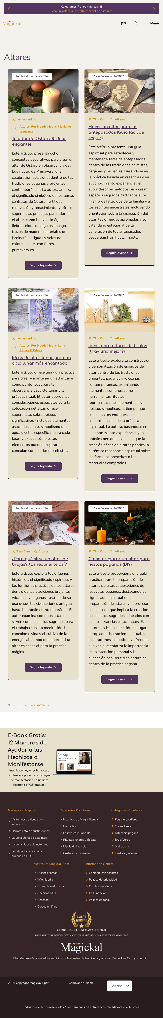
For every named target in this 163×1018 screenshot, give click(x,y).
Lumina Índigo (26, 119)
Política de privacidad (103, 880)
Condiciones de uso (101, 886)
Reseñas (43, 900)
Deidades (69, 826)
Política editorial (99, 900)
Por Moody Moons (44, 127)
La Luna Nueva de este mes (30, 844)
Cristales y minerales (76, 853)
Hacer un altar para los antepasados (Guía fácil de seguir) (116, 132)
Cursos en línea (47, 907)
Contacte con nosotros (103, 873)
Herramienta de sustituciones (30, 831)
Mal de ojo (122, 846)
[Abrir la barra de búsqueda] (135, 23)
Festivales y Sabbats (76, 833)
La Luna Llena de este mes (29, 838)
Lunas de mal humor (50, 886)
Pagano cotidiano (126, 819)
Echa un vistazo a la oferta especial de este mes (82, 11)
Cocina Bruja (123, 826)
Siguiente (39, 705)
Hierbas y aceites (126, 853)
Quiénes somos (47, 873)
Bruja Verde (122, 840)
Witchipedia (45, 880)
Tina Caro (100, 119)
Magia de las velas (75, 846)
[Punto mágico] (12, 23)
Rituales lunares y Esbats (79, 840)
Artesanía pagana (126, 833)
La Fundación (97, 893)
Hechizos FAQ (46, 893)
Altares (24, 127)
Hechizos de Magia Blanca (80, 819)
